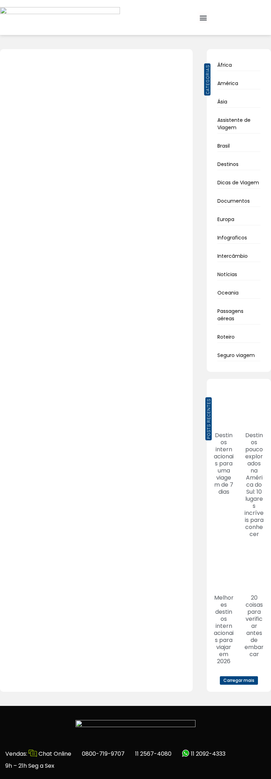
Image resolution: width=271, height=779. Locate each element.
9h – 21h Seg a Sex (29, 766)
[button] (203, 17)
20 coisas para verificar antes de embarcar (254, 626)
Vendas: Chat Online (38, 754)
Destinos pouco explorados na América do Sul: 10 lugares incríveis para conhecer (254, 484)
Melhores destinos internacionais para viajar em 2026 (224, 629)
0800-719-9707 (103, 754)
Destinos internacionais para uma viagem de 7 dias (224, 463)
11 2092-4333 (207, 754)
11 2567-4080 (153, 754)
